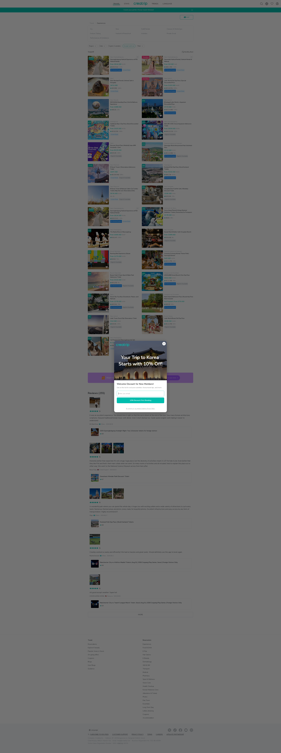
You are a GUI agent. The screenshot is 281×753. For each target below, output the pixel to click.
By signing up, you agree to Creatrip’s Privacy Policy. (140, 408)
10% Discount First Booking (140, 400)
